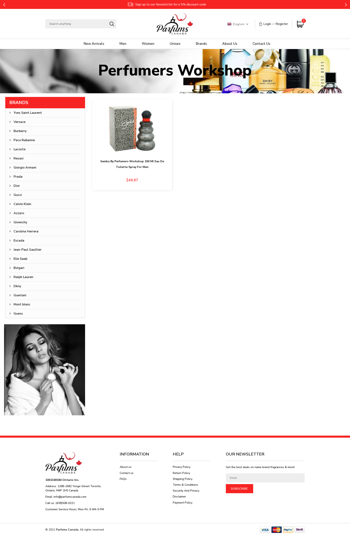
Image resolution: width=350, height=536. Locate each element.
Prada (18, 176)
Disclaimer (179, 496)
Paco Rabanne (24, 140)
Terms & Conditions (185, 485)
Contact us (126, 473)
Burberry (20, 131)
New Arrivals (94, 43)
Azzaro (19, 213)
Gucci (18, 195)
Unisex (175, 43)
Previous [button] (4, 4)
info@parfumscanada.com (69, 497)
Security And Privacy (186, 491)
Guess (18, 313)
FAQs (123, 479)
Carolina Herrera (26, 231)
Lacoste (20, 149)
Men (123, 43)
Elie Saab (20, 259)
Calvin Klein (22, 204)
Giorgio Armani (25, 167)
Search (111, 24)
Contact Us (261, 43)
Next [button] (346, 4)
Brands (201, 43)
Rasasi (18, 158)
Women (148, 43)
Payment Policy (182, 503)
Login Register (275, 24)
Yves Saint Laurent (28, 113)
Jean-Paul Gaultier (28, 249)
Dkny (17, 286)
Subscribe (239, 489)
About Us (229, 43)
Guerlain (20, 295)
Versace (20, 122)
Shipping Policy (182, 479)
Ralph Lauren (23, 277)
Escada (19, 240)
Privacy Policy (181, 467)
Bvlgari (19, 268)
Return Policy (181, 473)
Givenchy (20, 222)
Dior (17, 186)
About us (125, 467)
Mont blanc (22, 304)
